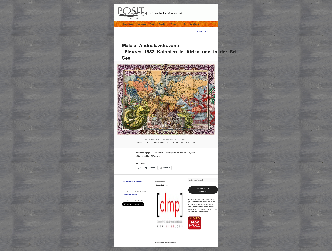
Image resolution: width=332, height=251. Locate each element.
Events (183, 24)
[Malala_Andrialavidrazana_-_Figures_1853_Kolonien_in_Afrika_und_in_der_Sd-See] (166, 99)
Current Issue (128, 24)
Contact (173, 24)
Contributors (194, 24)
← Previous (198, 32)
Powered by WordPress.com (165, 242)
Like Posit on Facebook (132, 182)
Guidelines (162, 24)
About (152, 24)
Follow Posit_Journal (129, 194)
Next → (207, 32)
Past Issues (141, 24)
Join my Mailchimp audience (203, 190)
